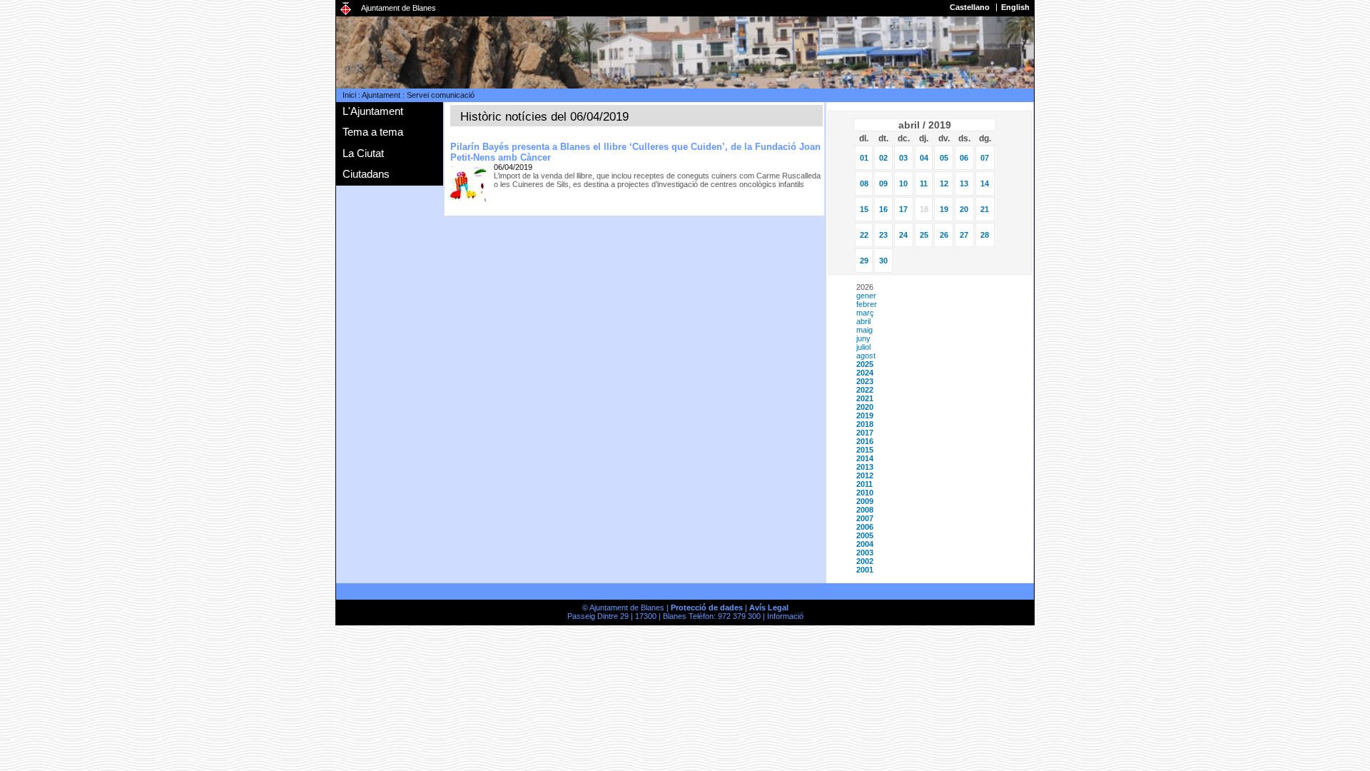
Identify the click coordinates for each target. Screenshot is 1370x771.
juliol (863, 347)
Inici (349, 95)
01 (864, 157)
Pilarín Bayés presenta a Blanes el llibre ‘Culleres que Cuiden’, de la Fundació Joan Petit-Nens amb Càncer (635, 152)
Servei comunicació (441, 95)
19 (944, 209)
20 (964, 209)
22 (864, 235)
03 (903, 157)
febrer (866, 304)
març (865, 312)
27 (964, 235)
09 (883, 183)
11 (924, 183)
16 (883, 209)
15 (864, 209)
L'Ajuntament (372, 111)
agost (866, 355)
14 (984, 183)
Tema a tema (372, 132)
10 (903, 183)
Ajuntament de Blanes (398, 8)
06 (964, 157)
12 (944, 183)
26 (944, 235)
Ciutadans (366, 174)
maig (864, 330)
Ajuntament (381, 95)
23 (883, 235)
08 (864, 183)
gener (866, 295)
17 (903, 209)
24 (903, 235)
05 (944, 157)
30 (883, 260)
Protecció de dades (707, 607)
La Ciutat (363, 153)
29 (864, 260)
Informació (785, 616)
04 (924, 157)
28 (984, 235)
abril (863, 321)
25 (924, 235)
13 (964, 183)
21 (984, 209)
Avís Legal (768, 607)
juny (863, 338)
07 (984, 157)
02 (883, 157)
